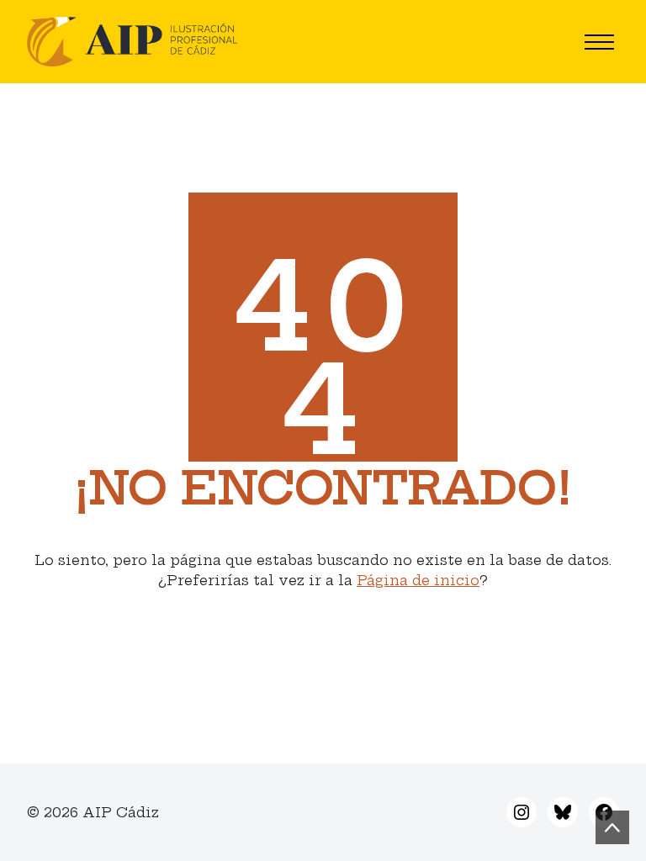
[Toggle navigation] (599, 42)
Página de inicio (418, 580)
